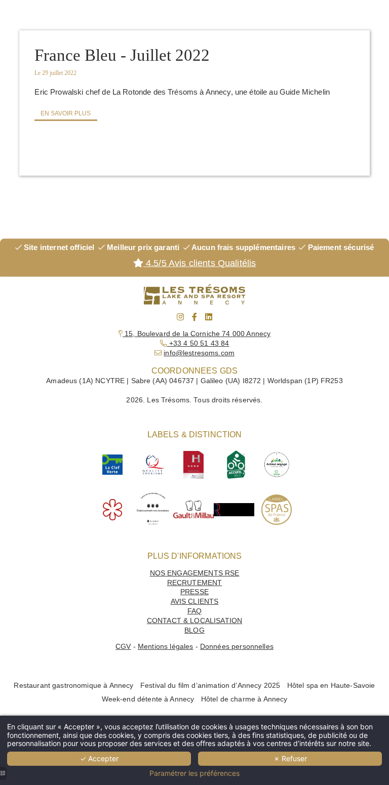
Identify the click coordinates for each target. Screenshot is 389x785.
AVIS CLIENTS (195, 601)
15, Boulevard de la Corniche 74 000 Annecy (196, 334)
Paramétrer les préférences (194, 773)
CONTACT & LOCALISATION (194, 621)
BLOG (194, 630)
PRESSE (194, 592)
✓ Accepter (99, 758)
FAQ (194, 611)
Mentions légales (165, 646)
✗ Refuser (290, 758)
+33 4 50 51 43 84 (198, 343)
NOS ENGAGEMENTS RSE (195, 573)
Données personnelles (237, 646)
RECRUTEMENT (194, 583)
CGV (123, 646)
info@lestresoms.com (199, 353)
